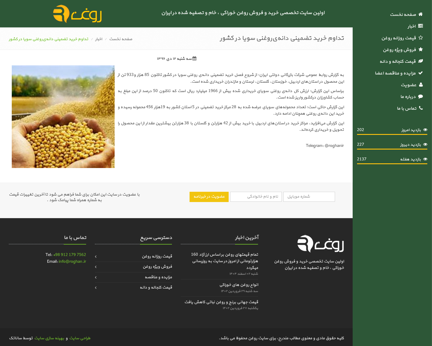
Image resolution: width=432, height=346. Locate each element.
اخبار (413, 26)
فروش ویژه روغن (400, 49)
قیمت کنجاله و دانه (398, 61)
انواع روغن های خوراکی (238, 285)
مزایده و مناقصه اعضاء (395, 73)
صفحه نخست (404, 14)
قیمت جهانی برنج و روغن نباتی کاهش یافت (221, 302)
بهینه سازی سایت (49, 338)
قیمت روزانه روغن (399, 38)
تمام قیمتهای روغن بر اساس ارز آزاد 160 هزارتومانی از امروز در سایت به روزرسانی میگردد (224, 261)
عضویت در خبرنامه (209, 197)
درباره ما (409, 96)
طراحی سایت (79, 338)
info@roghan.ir (72, 262)
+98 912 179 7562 (69, 255)
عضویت (410, 85)
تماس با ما (408, 108)
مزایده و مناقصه (158, 277)
